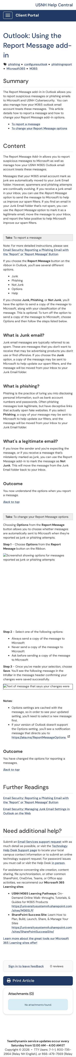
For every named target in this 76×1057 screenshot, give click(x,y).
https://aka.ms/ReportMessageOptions (39, 737)
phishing (14, 64)
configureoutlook (35, 64)
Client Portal (27, 15)
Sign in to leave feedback (26, 966)
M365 (34, 68)
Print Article (23, 980)
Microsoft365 (16, 68)
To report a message (26, 124)
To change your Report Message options (39, 128)
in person (58, 863)
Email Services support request (39, 842)
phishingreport (62, 64)
